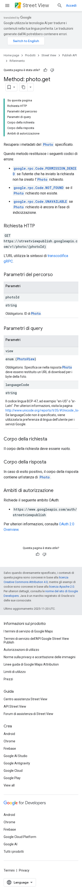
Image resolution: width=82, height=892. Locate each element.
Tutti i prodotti (14, 851)
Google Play (12, 778)
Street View (36, 5)
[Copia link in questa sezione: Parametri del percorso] (57, 275)
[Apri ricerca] (59, 5)
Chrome (9, 741)
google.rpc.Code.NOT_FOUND (39, 188)
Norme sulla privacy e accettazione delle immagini (39, 657)
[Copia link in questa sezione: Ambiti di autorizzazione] (58, 491)
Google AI (10, 844)
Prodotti (30, 55)
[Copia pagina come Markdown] (23, 87)
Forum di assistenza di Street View (28, 714)
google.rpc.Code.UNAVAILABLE (40, 201)
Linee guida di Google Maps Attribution (31, 664)
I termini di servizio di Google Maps (28, 631)
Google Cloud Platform (20, 837)
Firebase (10, 748)
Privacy (24, 870)
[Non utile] (52, 70)
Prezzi (8, 679)
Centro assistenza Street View (25, 699)
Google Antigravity (17, 763)
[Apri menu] (7, 5)
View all (9, 785)
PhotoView (25, 359)
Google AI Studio (15, 756)
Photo (48, 144)
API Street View (15, 706)
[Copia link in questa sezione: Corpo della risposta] (50, 462)
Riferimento (17, 61)
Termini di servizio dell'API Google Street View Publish (36, 640)
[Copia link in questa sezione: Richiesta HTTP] (39, 226)
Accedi (71, 5)
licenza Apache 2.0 (61, 586)
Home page (11, 55)
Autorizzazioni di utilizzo (21, 650)
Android (9, 734)
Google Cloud (13, 770)
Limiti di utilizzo (15, 672)
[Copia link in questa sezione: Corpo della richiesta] (51, 439)
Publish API (69, 55)
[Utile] (45, 70)
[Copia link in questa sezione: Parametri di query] (47, 329)
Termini (9, 870)
